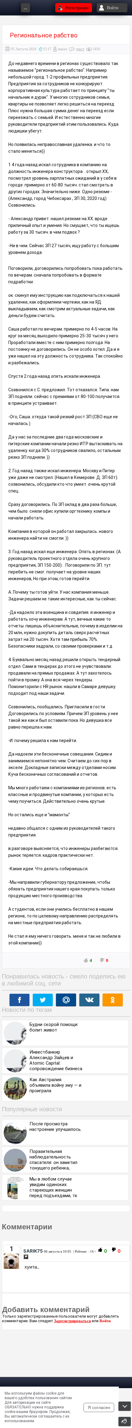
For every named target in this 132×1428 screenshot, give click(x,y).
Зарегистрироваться (72, 1321)
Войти (105, 1321)
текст (80, 49)
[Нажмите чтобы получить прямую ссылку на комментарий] (26, 1256)
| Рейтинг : (84, 1251)
